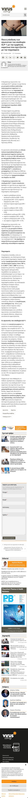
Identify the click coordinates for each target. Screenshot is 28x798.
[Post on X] (6, 57)
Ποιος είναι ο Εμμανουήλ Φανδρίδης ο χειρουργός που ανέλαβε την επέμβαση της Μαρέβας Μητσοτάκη (18, 655)
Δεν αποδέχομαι (14, 785)
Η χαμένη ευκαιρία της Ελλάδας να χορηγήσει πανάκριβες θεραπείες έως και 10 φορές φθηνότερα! (13, 577)
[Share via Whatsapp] (14, 57)
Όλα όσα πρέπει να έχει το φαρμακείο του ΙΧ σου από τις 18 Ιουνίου (18, 647)
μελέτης (17, 111)
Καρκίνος (13, 410)
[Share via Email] (21, 57)
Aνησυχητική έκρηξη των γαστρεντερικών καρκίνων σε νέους (18, 640)
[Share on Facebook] (3, 57)
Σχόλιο (5, 515)
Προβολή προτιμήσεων (14, 790)
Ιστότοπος (6, 507)
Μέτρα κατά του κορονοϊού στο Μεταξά (14, 544)
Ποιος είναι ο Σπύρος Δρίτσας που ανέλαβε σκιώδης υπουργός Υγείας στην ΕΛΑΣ (17, 664)
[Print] (25, 57)
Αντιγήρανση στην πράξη (17, 678)
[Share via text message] (17, 57)
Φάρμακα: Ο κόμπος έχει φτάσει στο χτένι (12, 569)
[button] (25, 765)
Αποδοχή (14, 781)
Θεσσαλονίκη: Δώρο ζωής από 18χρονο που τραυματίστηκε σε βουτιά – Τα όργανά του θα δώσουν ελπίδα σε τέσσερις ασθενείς (13, 672)
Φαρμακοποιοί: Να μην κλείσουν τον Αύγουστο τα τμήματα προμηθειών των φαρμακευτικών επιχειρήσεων (13, 549)
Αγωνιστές (5, 410)
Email (5, 500)
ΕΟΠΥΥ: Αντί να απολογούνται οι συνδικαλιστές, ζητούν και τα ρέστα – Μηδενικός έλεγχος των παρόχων (11, 583)
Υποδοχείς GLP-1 (7, 416)
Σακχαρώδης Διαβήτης (8, 413)
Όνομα (5, 492)
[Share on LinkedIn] (10, 57)
